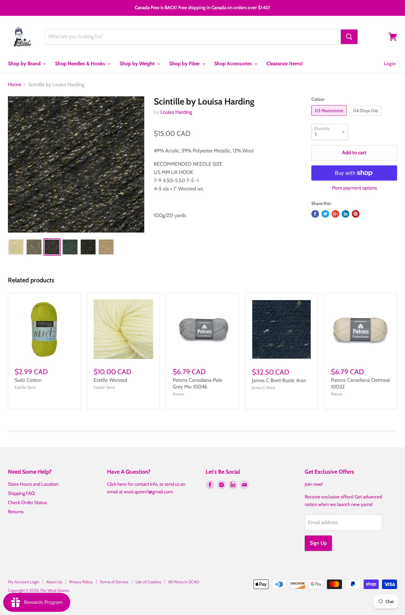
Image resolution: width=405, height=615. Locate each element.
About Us (54, 581)
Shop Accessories (233, 64)
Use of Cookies (148, 581)
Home (14, 84)
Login (390, 64)
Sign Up (318, 543)
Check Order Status (27, 502)
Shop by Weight (138, 64)
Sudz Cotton (28, 380)
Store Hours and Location (33, 484)
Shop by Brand (25, 64)
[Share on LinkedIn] (345, 214)
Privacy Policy (81, 581)
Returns (15, 512)
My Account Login (23, 581)
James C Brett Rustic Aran (279, 380)
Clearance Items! (284, 64)
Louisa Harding (176, 112)
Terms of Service (114, 581)
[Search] (349, 36)
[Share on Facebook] (315, 214)
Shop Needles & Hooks (80, 64)
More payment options (354, 188)
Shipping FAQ (21, 493)
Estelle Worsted (110, 380)
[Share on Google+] (335, 214)
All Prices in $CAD (183, 581)
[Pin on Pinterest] (355, 214)
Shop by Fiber (185, 64)
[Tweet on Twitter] (325, 214)
